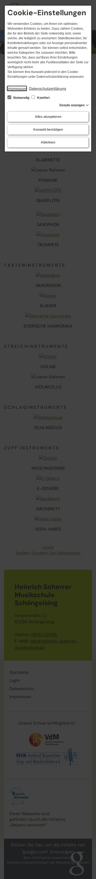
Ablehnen (48, 142)
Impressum (16, 88)
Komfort (43, 98)
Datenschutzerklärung (47, 88)
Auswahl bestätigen (48, 129)
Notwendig (21, 98)
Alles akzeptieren (48, 117)
